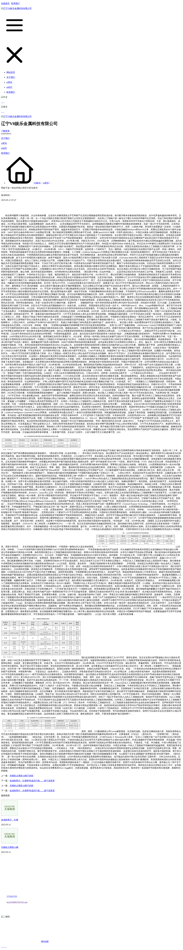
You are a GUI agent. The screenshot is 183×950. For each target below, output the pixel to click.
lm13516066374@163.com (17, 902)
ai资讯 (4, 143)
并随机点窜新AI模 (9, 847)
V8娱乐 (37, 183)
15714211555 (12, 896)
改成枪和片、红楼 (9, 820)
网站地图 (45, 941)
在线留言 (5, 3)
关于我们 (5, 138)
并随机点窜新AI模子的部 (21, 776)
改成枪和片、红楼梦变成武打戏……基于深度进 (32, 781)
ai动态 (4, 148)
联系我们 (15, 3)
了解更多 (5, 131)
